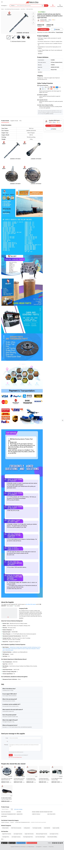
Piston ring (5, 648)
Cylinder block (13, 647)
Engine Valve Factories (29, 833)
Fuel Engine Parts (5, 836)
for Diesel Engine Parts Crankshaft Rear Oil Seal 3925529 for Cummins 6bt (31, 780)
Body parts (34, 648)
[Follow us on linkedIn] (62, 842)
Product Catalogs (18, 809)
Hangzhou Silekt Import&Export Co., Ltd (43, 19)
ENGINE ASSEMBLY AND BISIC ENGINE (39, 811)
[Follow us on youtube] (58, 842)
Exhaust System (5, 827)
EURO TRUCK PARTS (51, 814)
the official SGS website (31, 604)
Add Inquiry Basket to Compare (19, 41)
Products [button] (12, 5)
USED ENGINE (4, 816)
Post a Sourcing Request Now (15, 757)
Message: (6, 744)
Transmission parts (9, 650)
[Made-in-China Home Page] (32, 2)
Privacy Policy (51, 846)
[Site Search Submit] (46, 5)
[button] (2, 2)
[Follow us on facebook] (53, 842)
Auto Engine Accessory (16, 836)
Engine (9, 648)
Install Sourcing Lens (32, 842)
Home (2, 9)
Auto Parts (23, 9)
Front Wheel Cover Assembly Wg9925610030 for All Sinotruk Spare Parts (6, 780)
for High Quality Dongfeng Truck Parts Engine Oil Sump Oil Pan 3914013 (6, 799)
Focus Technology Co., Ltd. (23, 846)
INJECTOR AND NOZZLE (6, 811)
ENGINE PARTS (19, 814)
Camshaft (29, 647)
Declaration (45, 846)
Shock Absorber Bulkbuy (52, 836)
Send (11, 755)
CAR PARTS (19, 811)
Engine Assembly (56, 827)
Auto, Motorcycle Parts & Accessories (12, 9)
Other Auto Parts (29, 9)
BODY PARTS (49, 811)
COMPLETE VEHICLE (36, 814)
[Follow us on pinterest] (60, 842)
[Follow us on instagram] (56, 842)
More (2, 839)
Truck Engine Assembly (36, 827)
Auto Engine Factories (18, 833)
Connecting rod (14, 648)
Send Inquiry (43, 29)
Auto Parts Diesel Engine (40, 836)
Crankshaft (24, 647)
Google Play (12, 842)
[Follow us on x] (55, 842)
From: (7, 738)
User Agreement (39, 846)
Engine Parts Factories (6, 833)
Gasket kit (20, 648)
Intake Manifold (47, 827)
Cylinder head (19, 647)
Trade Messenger (21, 842)
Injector (23, 648)
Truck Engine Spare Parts (28, 836)
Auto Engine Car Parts (54, 833)
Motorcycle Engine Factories (41, 833)
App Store (4, 842)
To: (7, 741)
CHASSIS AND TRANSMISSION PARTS (8, 814)
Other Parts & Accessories (16, 827)
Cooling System (27, 827)
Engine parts (28, 648)
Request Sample (59, 32)
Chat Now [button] (58, 29)
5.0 (50, 122)
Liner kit (38, 647)
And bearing (34, 647)
